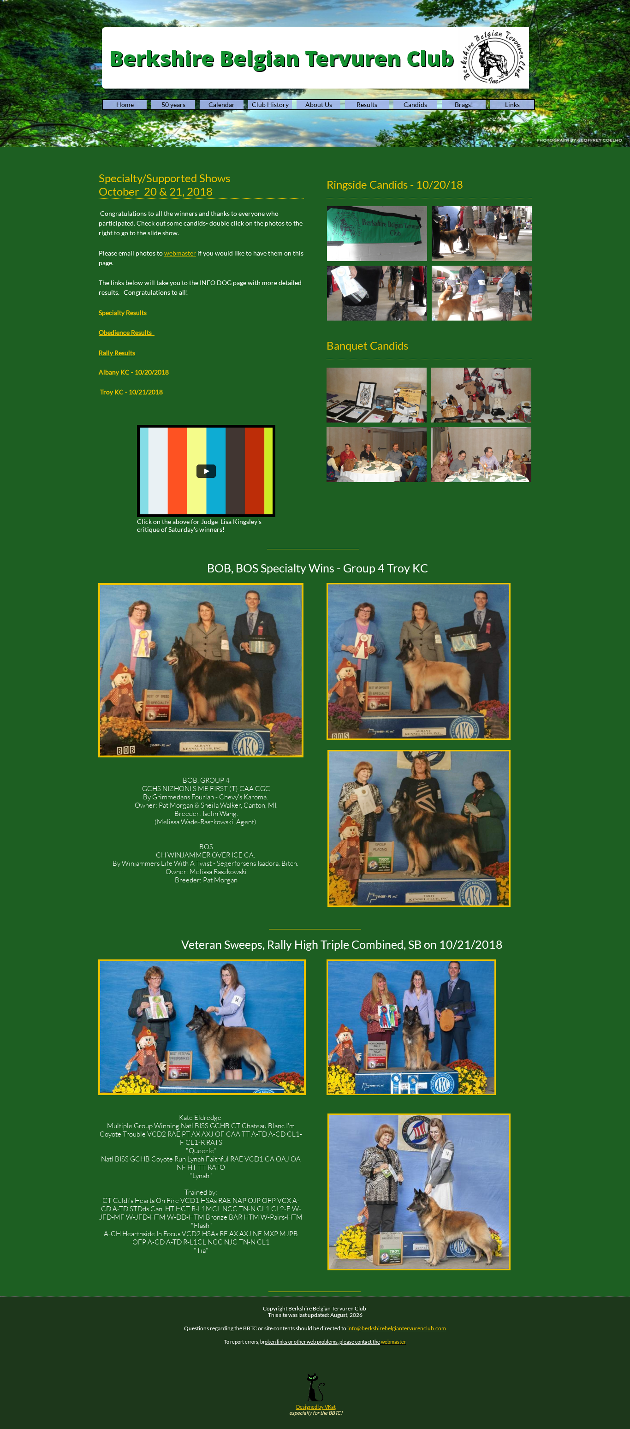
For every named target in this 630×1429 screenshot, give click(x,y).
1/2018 (152, 392)
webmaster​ (393, 1342)
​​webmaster (180, 253)
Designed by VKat (316, 1407)
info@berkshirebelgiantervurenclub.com (396, 1328)
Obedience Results (127, 332)
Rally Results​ (117, 353)
